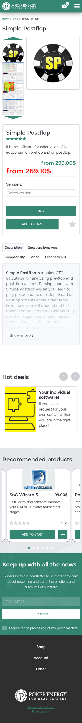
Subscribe (41, 614)
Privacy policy (41, 711)
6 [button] (52, 548)
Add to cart (32, 224)
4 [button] (43, 548)
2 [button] (33, 548)
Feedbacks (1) (55, 257)
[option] (13, 50)
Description (13, 247)
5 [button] (47, 548)
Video (35, 257)
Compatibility (15, 257)
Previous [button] (13, 38)
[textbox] (24, 193)
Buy (41, 211)
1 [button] (29, 548)
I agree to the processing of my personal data (43, 628)
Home (5, 18)
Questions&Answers (43, 247)
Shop (15, 18)
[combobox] (41, 193)
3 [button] (38, 548)
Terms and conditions (41, 707)
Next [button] (13, 117)
